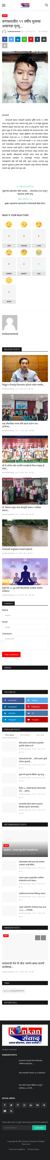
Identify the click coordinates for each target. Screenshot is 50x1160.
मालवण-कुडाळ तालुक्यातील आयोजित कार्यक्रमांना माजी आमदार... (31, 879)
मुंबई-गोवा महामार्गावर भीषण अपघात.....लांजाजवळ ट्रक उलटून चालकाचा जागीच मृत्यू (25, 192)
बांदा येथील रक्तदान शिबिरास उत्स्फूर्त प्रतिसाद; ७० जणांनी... (30, 1086)
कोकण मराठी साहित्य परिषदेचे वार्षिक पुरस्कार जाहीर (24, 938)
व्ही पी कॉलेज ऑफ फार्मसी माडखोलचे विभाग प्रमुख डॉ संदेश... (23, 467)
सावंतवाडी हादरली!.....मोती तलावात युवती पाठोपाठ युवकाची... (33, 760)
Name (5, 610)
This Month (25, 735)
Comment (7, 633)
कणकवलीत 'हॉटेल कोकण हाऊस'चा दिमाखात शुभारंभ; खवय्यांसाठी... (30, 805)
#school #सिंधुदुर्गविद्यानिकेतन (13, 991)
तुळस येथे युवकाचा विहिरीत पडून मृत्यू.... (32, 774)
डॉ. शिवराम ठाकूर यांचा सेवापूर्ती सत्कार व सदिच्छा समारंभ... (21, 509)
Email (5, 621)
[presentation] (37, 937)
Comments (8, 603)
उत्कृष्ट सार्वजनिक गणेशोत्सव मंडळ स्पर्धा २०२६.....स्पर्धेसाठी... (32, 908)
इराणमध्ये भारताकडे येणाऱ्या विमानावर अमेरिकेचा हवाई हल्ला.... (30, 1062)
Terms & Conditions (17, 1149)
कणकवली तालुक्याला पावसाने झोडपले (17, 549)
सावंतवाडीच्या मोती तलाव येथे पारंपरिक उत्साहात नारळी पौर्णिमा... (31, 863)
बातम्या (5, 16)
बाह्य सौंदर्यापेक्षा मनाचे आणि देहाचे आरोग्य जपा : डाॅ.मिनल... (20, 425)
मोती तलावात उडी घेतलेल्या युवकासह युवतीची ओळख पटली (31, 744)
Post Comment (11, 654)
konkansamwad (14, 31)
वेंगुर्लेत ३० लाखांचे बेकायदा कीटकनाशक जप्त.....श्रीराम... (32, 789)
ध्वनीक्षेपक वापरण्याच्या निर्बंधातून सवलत (32, 893)
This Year (40, 735)
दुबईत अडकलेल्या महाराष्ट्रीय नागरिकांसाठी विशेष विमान (25, 203)
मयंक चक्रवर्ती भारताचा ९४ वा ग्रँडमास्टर (32, 1073)
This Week (9, 735)
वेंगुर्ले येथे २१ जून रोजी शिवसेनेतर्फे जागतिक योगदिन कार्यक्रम (22, 589)
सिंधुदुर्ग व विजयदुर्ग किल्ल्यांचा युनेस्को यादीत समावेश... (23, 385)
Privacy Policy (33, 1149)
